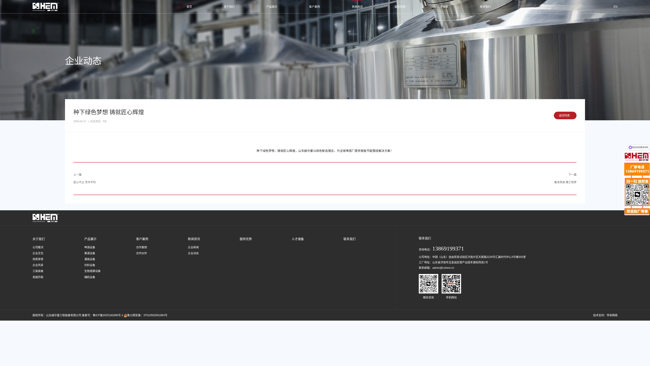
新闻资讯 (357, 6)
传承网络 (612, 315)
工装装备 (37, 271)
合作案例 (141, 247)
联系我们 (485, 6)
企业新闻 (193, 247)
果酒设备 (89, 253)
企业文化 (37, 253)
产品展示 (271, 6)
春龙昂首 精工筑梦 (565, 182)
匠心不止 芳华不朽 (84, 182)
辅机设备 (89, 277)
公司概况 (37, 247)
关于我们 (229, 6)
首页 (189, 6)
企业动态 (193, 253)
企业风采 (37, 265)
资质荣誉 (37, 259)
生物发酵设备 (92, 271)
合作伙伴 (141, 253)
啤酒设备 (89, 247)
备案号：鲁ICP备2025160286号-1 (102, 315)
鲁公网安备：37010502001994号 (147, 315)
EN (616, 6)
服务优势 (400, 6)
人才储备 (442, 6)
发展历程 (37, 277)
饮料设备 (89, 265)
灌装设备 (89, 259)
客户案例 (314, 6)
